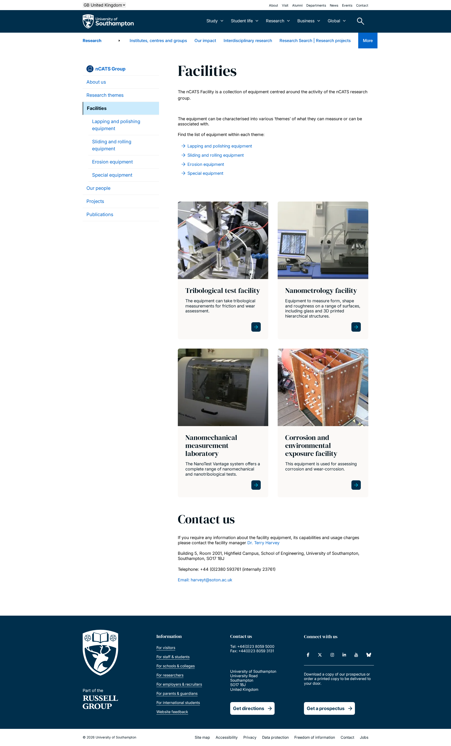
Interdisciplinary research (248, 40)
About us (96, 82)
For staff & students (173, 656)
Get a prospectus (326, 708)
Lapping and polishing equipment (116, 125)
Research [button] (275, 20)
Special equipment (112, 175)
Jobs (364, 737)
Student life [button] (242, 20)
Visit (285, 5)
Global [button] (334, 20)
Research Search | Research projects (315, 40)
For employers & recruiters (179, 684)
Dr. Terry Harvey (263, 542)
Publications (99, 214)
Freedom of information (314, 737)
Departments (316, 5)
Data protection (275, 737)
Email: (184, 579)
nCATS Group (110, 69)
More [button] (368, 40)
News (334, 5)
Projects (95, 201)
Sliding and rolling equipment (111, 145)
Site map (202, 737)
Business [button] (306, 20)
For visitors (165, 647)
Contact (362, 5)
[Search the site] (359, 21)
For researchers (169, 675)
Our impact (205, 40)
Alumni (297, 5)
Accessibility (227, 737)
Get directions (248, 708)
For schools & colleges (175, 666)
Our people (98, 188)
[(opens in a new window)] (308, 655)
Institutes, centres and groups (158, 40)
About (273, 5)
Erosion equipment (112, 162)
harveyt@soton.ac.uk (211, 579)
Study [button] (212, 20)
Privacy (250, 737)
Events (347, 5)
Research (92, 40)
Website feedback (172, 711)
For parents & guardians (177, 693)
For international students (178, 702)
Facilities (97, 108)
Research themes (105, 95)
